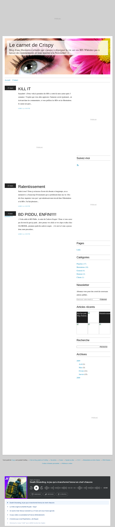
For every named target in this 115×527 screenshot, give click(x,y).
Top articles (54, 460)
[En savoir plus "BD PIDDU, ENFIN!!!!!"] (82, 328)
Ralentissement (31, 186)
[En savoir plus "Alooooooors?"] (93, 328)
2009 (78, 360)
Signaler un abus (70, 460)
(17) (81, 264)
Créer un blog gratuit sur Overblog (39, 460)
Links (79, 249)
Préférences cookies (67, 463)
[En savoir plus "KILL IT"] (93, 317)
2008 (78, 377)
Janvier (81, 374)
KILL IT (24, 89)
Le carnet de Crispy (31, 45)
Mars (80, 367)
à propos (63, 494)
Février (81, 371)
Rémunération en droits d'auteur (91, 460)
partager (51, 494)
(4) (81, 270)
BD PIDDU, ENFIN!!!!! (37, 214)
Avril (80, 364)
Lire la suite (24, 108)
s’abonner (37, 494)
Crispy (13, 460)
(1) (80, 277)
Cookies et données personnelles (50, 463)
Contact (15, 80)
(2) (81, 274)
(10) (82, 267)
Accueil (7, 80)
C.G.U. (79, 460)
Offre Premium (106, 460)
